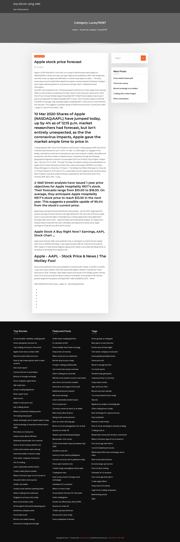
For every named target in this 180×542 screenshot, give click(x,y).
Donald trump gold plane (102, 373)
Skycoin (95, 400)
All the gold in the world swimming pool (29, 506)
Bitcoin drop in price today (63, 360)
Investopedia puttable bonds (103, 356)
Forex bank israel (20, 515)
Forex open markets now (62, 464)
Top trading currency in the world (27, 347)
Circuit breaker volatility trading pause (29, 338)
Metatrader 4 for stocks (62, 439)
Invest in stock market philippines (66, 455)
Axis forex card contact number (65, 382)
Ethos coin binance (121, 98)
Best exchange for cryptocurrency (106, 413)
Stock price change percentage (26, 523)
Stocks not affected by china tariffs (66, 502)
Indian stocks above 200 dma (25, 436)
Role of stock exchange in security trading (109, 426)
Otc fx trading (19, 462)
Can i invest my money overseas (65, 369)
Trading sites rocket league (124, 93)
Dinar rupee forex (20, 394)
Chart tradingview (59, 497)
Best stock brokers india (23, 502)
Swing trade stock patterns (63, 417)
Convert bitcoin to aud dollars (25, 372)
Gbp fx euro (18, 398)
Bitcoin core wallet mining (23, 519)
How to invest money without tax (27, 445)
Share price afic (98, 360)
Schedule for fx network (62, 484)
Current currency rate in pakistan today (68, 459)
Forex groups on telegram (102, 338)
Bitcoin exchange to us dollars (125, 88)
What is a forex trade (61, 488)
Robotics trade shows (100, 421)
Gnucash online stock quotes (25, 480)
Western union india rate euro (25, 356)
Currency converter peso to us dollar (67, 408)
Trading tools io (98, 430)
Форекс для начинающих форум (66, 435)
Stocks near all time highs (102, 347)
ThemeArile (111, 538)
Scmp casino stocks (99, 382)
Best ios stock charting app (63, 421)
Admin (40, 67)
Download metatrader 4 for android (27, 440)
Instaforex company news (23, 510)
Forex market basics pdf (123, 78)
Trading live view (59, 472)
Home (74, 30)
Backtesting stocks (99, 494)
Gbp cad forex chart (100, 387)
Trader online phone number (25, 471)
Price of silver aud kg (100, 468)
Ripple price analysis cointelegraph (106, 404)
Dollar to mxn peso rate (23, 403)
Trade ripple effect (99, 481)
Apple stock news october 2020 (26, 352)
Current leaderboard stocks (103, 448)
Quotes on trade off (60, 430)
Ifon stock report (20, 368)
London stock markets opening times (28, 488)
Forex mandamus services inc (25, 343)
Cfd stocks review (120, 83)
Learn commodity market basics (26, 467)
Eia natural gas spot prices (102, 464)
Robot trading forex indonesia (25, 493)
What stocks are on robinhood (64, 356)
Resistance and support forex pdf (66, 387)
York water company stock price (26, 458)
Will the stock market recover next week (69, 378)
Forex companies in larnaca (63, 519)
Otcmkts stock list (59, 451)
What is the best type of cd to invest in (29, 475)
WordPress (84, 538)
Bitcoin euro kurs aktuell (101, 391)
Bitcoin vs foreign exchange (24, 376)
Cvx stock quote (98, 369)
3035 (93, 499)
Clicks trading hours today (102, 408)
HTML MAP (120, 538)
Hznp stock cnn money (61, 352)
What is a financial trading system (27, 411)
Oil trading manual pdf (22, 416)
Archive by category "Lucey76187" (94, 30)
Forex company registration (24, 381)
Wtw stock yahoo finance (62, 413)
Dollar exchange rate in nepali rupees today (31, 420)
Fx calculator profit (60, 343)
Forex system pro (59, 404)
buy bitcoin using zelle (26, 4)
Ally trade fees (19, 385)
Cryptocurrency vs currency (103, 378)
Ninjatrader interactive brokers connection (109, 435)
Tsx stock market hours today (104, 395)
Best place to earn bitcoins (102, 343)
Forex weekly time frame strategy (66, 347)
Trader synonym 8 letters (62, 510)
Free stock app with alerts (102, 443)
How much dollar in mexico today (26, 454)
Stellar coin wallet (20, 484)
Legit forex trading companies (104, 490)
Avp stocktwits (98, 417)
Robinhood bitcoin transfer (63, 391)
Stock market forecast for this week (67, 493)
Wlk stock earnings (60, 395)
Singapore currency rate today (25, 497)
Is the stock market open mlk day (26, 449)
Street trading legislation (23, 389)
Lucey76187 (39, 56)
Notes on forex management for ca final (68, 426)
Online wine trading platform (64, 338)
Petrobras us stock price (23, 432)
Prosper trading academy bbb (64, 365)
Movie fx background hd (101, 365)
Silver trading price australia (63, 373)
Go (143, 58)
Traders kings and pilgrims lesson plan (67, 468)
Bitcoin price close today (62, 515)
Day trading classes (21, 407)
